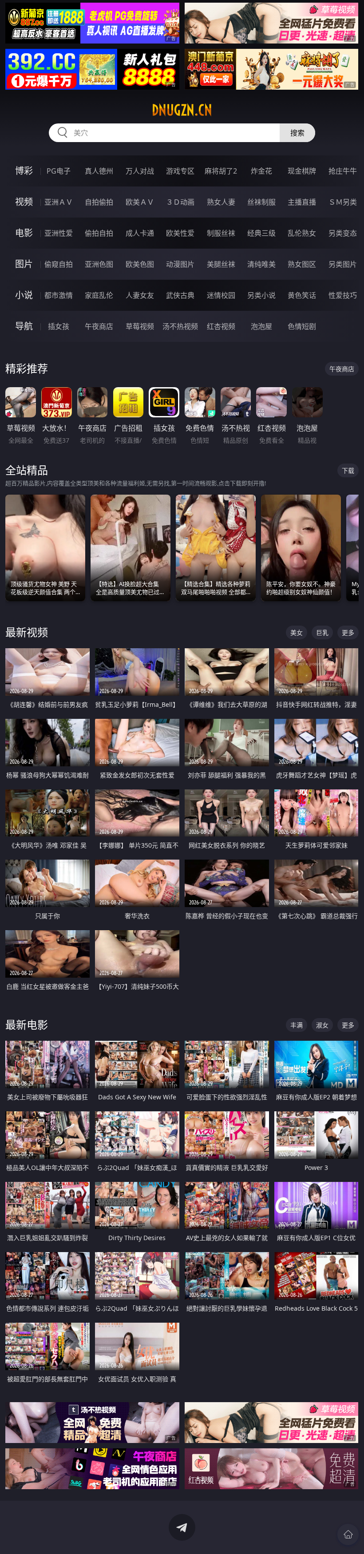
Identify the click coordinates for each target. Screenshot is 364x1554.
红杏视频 (221, 326)
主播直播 (302, 202)
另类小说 (261, 295)
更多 (348, 632)
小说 (24, 295)
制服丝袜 (221, 233)
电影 (24, 233)
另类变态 (342, 233)
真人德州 (99, 171)
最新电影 (26, 1024)
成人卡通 (140, 233)
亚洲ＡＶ (58, 202)
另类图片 (342, 264)
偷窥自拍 (58, 264)
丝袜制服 (261, 202)
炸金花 (261, 171)
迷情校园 (221, 295)
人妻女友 (140, 295)
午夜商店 (99, 326)
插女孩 (58, 326)
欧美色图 (140, 264)
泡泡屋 (261, 326)
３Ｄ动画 (180, 202)
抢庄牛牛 (342, 171)
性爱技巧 (342, 295)
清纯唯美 (261, 264)
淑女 (322, 1025)
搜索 (297, 133)
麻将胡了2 (221, 171)
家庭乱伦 (99, 295)
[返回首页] (348, 1534)
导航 (24, 326)
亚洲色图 (99, 264)
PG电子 (59, 171)
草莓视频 (140, 326)
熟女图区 (302, 264)
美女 (296, 632)
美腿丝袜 (221, 264)
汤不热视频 (180, 326)
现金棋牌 (302, 171)
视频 (24, 202)
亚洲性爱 (58, 233)
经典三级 (261, 233)
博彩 (24, 171)
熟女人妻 (221, 202)
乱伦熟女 (302, 233)
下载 (348, 470)
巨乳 (322, 632)
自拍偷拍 (99, 202)
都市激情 (58, 295)
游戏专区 (180, 171)
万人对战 (140, 171)
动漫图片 (180, 264)
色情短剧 (302, 326)
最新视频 (26, 632)
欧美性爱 (180, 233)
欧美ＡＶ (140, 202)
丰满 (296, 1025)
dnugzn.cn (182, 110)
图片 (24, 264)
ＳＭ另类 (342, 202)
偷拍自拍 (99, 233)
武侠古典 (180, 295)
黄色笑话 (302, 295)
